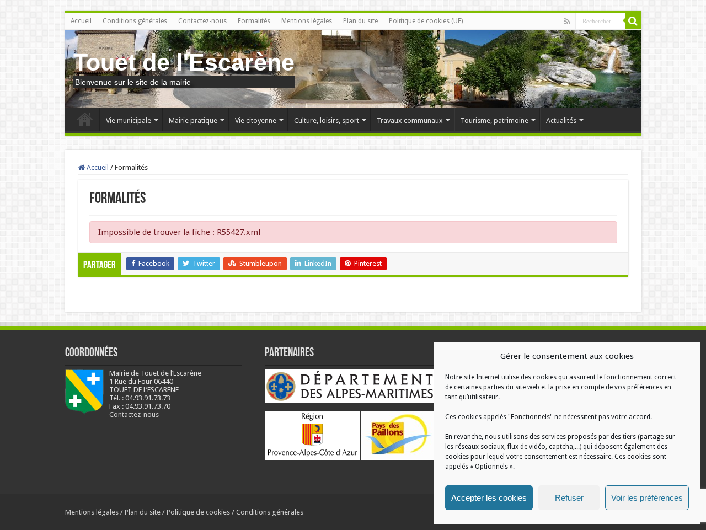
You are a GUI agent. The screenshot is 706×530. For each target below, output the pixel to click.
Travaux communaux (410, 120)
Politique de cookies (198, 512)
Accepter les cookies (489, 497)
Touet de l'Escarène (184, 62)
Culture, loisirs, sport (326, 120)
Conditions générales (135, 21)
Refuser (569, 497)
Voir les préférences (647, 497)
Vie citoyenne (255, 120)
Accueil (81, 21)
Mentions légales (306, 21)
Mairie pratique (193, 120)
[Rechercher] (633, 21)
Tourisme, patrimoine (494, 120)
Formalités (254, 21)
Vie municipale (128, 120)
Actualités (561, 120)
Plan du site (360, 21)
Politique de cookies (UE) (426, 21)
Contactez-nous (202, 21)
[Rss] (567, 21)
